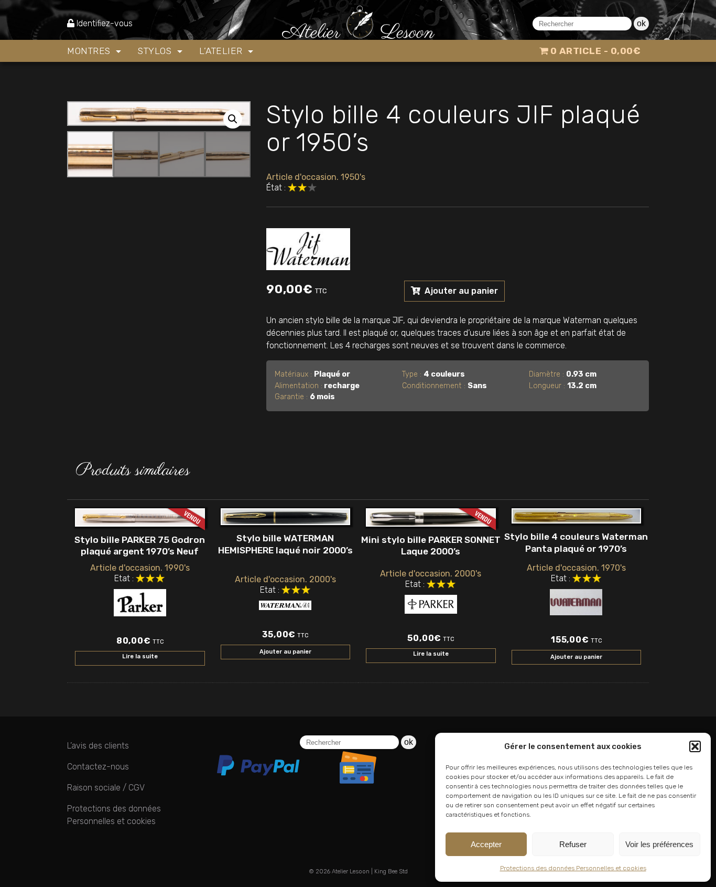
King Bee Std (391, 871)
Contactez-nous (98, 767)
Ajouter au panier (460, 291)
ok (641, 23)
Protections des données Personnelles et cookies (573, 868)
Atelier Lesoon (351, 871)
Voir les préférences (659, 844)
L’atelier (222, 51)
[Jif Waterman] (308, 247)
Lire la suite (140, 656)
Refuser (573, 844)
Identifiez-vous (105, 23)
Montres (90, 51)
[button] (695, 746)
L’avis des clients (98, 746)
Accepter (486, 844)
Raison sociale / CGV (106, 788)
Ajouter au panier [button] (285, 651)
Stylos (156, 51)
